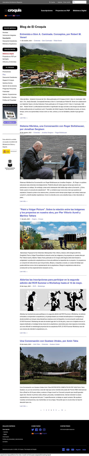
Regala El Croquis (8, 80)
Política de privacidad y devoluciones (13, 439)
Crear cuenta (66, 2)
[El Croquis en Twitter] (32, 429)
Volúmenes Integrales (9, 35)
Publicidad (6, 91)
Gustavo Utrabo (55, 344)
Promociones (7, 72)
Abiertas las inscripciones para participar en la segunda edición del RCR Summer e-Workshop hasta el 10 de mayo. (51, 281)
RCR (34, 286)
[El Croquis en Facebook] (36, 429)
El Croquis (21, 449)
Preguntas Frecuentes (9, 89)
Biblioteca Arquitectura (10, 44)
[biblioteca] (10, 115)
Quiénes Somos (8, 83)
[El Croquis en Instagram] (44, 429)
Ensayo (41, 219)
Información (6, 437)
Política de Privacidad (9, 100)
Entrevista (37, 41)
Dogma (34, 219)
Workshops (41, 286)
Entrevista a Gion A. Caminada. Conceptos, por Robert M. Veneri (50, 35)
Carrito (53, 2)
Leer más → (23, 118)
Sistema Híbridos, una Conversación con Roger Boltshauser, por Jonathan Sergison (52, 127)
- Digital (5, 434)
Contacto (5, 441)
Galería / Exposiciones (10, 94)
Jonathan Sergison (47, 133)
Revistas (5, 32)
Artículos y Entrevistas (9, 62)
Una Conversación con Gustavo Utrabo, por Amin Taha (49, 340)
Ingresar (60, 2)
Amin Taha (36, 344)
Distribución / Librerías (9, 97)
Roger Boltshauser (61, 133)
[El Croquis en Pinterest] (40, 429)
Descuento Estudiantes (10, 41)
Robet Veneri (58, 41)
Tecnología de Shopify (30, 449)
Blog (4, 74)
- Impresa (5, 432)
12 (62, 410)
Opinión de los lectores (10, 86)
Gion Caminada (47, 41)
